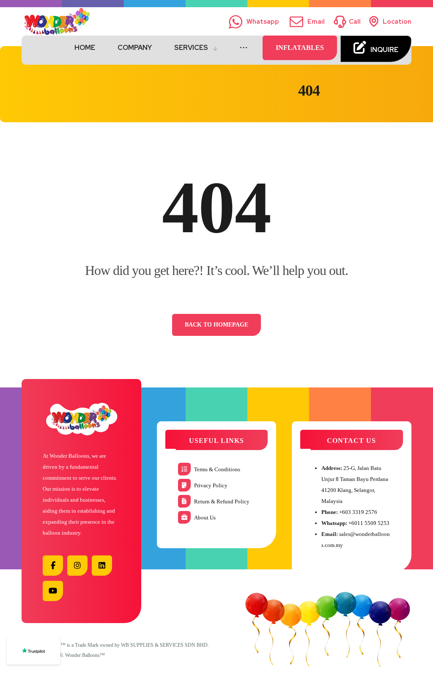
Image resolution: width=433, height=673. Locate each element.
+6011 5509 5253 (368, 523)
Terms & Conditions (217, 469)
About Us (205, 517)
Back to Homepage (216, 324)
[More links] (243, 48)
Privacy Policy (210, 485)
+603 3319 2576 (358, 512)
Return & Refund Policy (221, 501)
